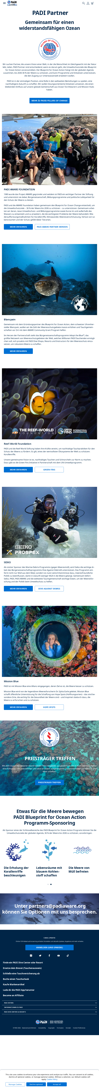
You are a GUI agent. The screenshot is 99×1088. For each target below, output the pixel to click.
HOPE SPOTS (49, 707)
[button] (48, 884)
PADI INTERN (8, 1003)
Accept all (57, 1084)
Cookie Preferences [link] (79, 1028)
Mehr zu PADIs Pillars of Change (50, 100)
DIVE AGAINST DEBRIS (49, 588)
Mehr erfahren (18, 227)
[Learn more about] (17, 860)
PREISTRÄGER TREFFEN (49, 782)
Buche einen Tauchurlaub (16, 979)
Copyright (51, 1028)
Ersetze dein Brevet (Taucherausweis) (22, 968)
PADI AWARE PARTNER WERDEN (52, 227)
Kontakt (68, 1028)
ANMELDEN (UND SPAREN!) (49, 947)
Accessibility (42, 1028)
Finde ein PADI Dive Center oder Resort (23, 962)
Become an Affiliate (13, 995)
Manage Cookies (15, 1084)
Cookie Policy (52, 1079)
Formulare (60, 1028)
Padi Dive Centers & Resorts (15, 1012)
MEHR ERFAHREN (18, 351)
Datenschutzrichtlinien (29, 1028)
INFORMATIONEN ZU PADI (13, 1007)
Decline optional (36, 1084)
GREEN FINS (49, 469)
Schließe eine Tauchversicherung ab (21, 973)
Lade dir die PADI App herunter (18, 990)
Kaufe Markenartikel (13, 984)
